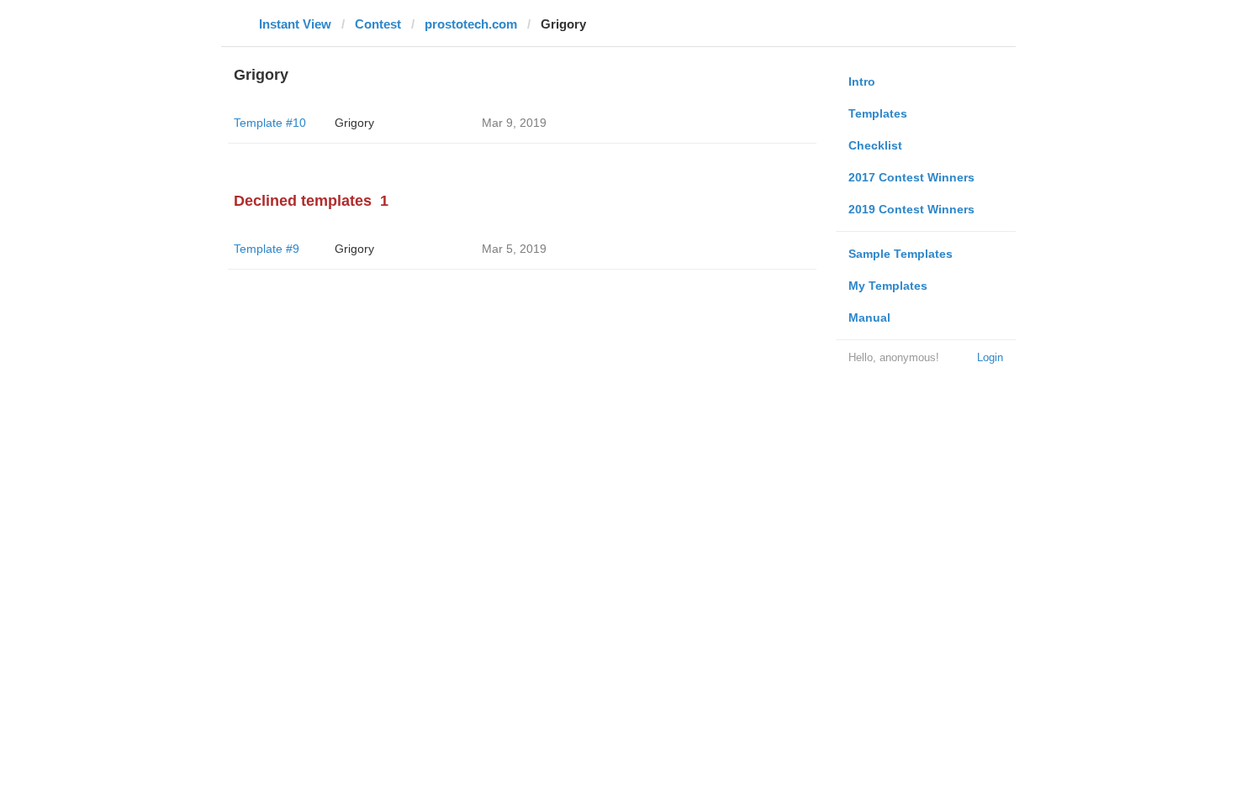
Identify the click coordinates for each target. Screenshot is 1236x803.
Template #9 (266, 248)
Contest (378, 24)
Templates (877, 113)
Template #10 (270, 122)
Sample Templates (900, 253)
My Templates (887, 285)
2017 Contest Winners (911, 177)
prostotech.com (471, 24)
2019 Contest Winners (911, 209)
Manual (869, 317)
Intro (861, 81)
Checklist (875, 145)
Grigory (354, 122)
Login (990, 357)
